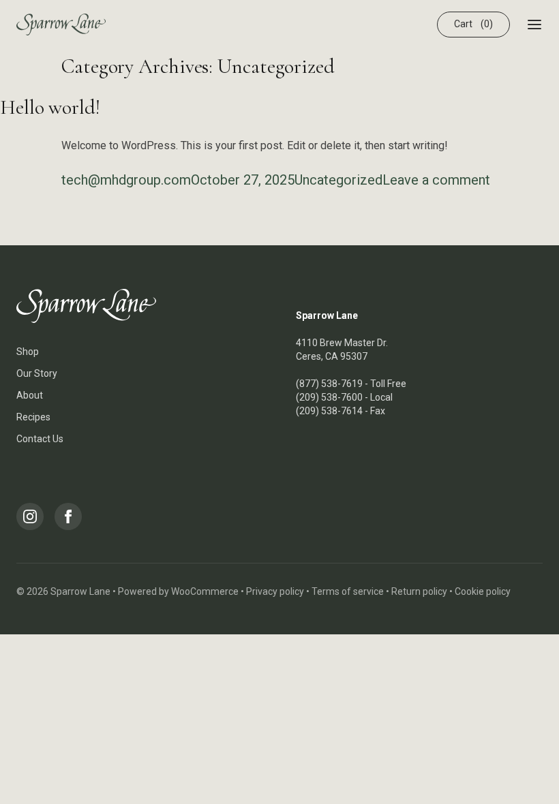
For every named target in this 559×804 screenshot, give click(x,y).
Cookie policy (483, 591)
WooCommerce (205, 591)
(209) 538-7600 (329, 397)
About (29, 395)
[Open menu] (534, 24)
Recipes (33, 417)
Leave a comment (436, 180)
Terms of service (348, 591)
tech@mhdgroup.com (126, 180)
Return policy (419, 591)
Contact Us (39, 438)
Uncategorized (338, 180)
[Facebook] (68, 516)
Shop (27, 351)
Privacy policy (275, 591)
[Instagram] (30, 516)
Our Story (36, 373)
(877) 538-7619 (329, 383)
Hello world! (50, 107)
